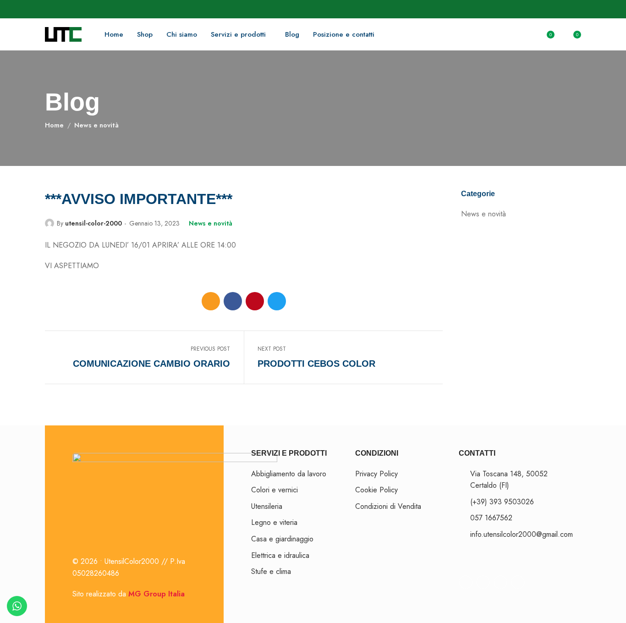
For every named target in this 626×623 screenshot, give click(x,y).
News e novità (96, 125)
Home (54, 125)
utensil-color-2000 (93, 223)
